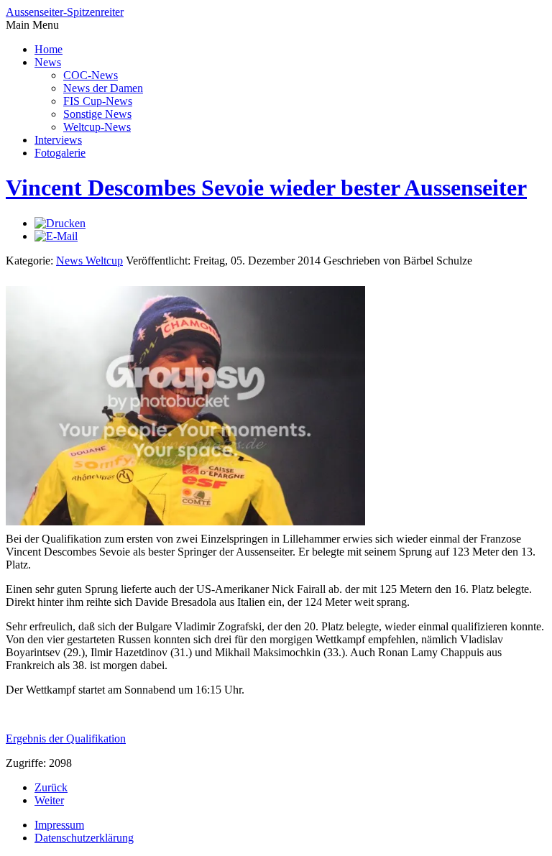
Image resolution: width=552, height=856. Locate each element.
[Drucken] (60, 223)
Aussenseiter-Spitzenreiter (65, 12)
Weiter (49, 800)
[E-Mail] (56, 236)
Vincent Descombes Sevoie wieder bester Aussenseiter (266, 188)
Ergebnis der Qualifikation (66, 738)
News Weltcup (89, 260)
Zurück (51, 787)
